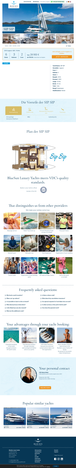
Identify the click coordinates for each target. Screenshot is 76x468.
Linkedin (62, 459)
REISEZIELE (36, 1)
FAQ (36, 455)
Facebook (55, 459)
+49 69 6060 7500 (14, 460)
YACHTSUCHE (27, 1)
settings (48, 466)
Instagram (58, 459)
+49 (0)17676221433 (58, 1)
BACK (7, 45)
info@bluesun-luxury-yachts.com (17, 462)
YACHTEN (14, 45)
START (10, 45)
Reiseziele (37, 453)
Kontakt (36, 456)
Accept (55, 466)
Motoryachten (38, 450)
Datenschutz (38, 460)
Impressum (37, 458)
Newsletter (37, 461)
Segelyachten (38, 451)
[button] (67, 1)
